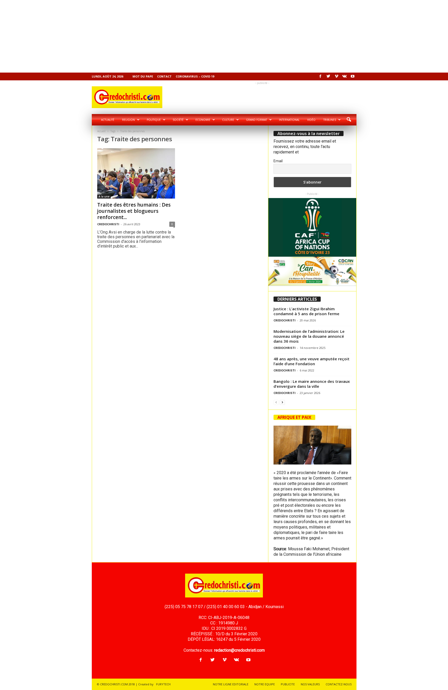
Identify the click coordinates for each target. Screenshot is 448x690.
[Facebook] (320, 76)
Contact (164, 76)
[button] (348, 119)
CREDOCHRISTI (108, 224)
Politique (154, 120)
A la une (104, 196)
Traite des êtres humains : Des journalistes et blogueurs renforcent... (134, 211)
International (289, 120)
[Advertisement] (155, 36)
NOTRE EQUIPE (264, 684)
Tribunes (329, 120)
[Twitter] (328, 76)
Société (178, 120)
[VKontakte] (344, 76)
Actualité (107, 120)
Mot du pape (142, 76)
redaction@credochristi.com (239, 650)
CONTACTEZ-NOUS (339, 684)
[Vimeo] (336, 76)
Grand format (256, 120)
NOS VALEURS (310, 684)
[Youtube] (352, 76)
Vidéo (311, 120)
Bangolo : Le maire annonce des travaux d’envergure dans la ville (312, 384)
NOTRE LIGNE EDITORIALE (230, 684)
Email (278, 161)
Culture (228, 120)
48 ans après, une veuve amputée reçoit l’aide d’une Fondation (311, 361)
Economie (202, 120)
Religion (128, 120)
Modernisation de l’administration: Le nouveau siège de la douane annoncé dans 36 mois (309, 336)
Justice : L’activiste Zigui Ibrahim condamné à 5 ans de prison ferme (306, 311)
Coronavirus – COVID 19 (195, 76)
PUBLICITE (288, 684)
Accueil (101, 131)
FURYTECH (163, 684)
